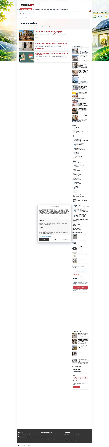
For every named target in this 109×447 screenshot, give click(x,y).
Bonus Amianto (78, 137)
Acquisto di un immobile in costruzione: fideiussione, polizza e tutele (83, 340)
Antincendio (75, 128)
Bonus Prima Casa (79, 148)
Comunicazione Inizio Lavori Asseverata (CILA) (80, 208)
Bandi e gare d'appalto (21, 13)
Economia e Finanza (64, 9)
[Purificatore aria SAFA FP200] (74, 236)
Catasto (74, 161)
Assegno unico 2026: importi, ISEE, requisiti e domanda (83, 117)
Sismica (74, 225)
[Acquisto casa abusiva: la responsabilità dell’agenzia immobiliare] (26, 57)
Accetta (43, 239)
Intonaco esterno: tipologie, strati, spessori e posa (83, 334)
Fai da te (26, 11)
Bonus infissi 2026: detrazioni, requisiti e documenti (82, 64)
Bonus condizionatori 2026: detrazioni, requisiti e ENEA (82, 79)
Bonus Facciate (78, 144)
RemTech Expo (76, 382)
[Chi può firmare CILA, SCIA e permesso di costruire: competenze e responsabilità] (74, 353)
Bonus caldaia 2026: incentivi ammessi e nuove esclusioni (82, 86)
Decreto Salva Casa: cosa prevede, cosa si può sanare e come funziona (82, 102)
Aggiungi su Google (80, 287)
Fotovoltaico (77, 184)
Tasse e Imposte (76, 228)
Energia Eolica (78, 183)
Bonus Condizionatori (79, 143)
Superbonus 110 (78, 156)
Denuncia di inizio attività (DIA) (81, 210)
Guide (74, 191)
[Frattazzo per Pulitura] (74, 242)
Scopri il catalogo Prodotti (38, 9)
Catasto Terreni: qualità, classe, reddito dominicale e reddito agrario (83, 346)
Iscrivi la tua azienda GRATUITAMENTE (28, 0)
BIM (73, 135)
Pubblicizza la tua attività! (69, 11)
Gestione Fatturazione (79, 165)
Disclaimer (43, 440)
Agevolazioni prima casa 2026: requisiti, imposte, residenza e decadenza (82, 110)
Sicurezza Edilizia (76, 224)
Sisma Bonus (77, 153)
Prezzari (51, 11)
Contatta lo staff (67, 438)
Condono (34, 11)
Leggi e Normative (56, 9)
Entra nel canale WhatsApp (40, 0)
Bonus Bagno (78, 139)
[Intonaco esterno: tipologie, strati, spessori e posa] (74, 335)
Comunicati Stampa (77, 164)
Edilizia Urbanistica (77, 179)
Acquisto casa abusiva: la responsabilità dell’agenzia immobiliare (51, 54)
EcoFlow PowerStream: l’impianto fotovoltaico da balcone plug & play (83, 259)
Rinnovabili (56, 11)
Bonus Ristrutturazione (80, 149)
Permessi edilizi (46, 11)
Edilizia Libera (76, 177)
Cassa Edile (75, 160)
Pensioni (74, 199)
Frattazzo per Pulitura (82, 240)
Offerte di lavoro (78, 134)
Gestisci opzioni (65, 239)
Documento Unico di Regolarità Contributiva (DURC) (81, 212)
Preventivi (61, 11)
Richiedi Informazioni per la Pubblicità (71, 434)
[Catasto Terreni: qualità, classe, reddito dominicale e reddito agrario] (74, 347)
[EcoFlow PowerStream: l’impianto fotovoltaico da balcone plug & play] (74, 260)
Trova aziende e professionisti (26, 9)
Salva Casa (75, 221)
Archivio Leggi (78, 194)
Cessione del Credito (77, 162)
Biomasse (77, 182)
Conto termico (76, 171)
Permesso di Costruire (77, 218)
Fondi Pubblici (76, 190)
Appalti (74, 130)
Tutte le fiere (76, 386)
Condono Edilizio (76, 170)
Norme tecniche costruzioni (78, 196)
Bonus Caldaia (78, 141)
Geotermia (77, 186)
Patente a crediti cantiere (80, 214)
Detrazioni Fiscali (20, 11)
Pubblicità (55, 0)
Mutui (74, 195)
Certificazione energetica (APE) (82, 206)
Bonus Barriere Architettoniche (81, 140)
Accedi (89, 0)
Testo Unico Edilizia (77, 229)
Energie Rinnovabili (77, 181)
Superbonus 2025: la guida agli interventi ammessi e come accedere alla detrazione (82, 95)
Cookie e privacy (44, 437)
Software (77, 166)
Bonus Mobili (78, 147)
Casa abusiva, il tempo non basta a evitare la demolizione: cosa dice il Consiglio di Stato (48, 32)
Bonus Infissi (77, 145)
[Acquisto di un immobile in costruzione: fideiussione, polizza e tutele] (74, 341)
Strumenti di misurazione (80, 167)
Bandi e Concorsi (76, 132)
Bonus (30, 11)
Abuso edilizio (76, 127)
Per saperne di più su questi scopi (45, 236)
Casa (51, 9)
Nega (55, 239)
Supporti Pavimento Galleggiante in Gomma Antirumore (82, 247)
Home (19, 0)
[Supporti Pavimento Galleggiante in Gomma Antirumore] (74, 248)
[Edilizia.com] (27, 5)
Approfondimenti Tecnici (78, 131)
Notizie (74, 197)
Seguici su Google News (63, 0)
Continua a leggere (39, 39)
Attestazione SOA (78, 205)
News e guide (46, 9)
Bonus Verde (77, 151)
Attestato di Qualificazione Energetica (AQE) (80, 203)
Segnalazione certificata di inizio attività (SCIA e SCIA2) (80, 216)
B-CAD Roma (76, 369)
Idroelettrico (77, 187)
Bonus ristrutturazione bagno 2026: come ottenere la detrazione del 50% (83, 72)
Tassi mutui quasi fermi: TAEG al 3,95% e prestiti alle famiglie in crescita (83, 360)
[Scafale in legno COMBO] (74, 254)
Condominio (39, 11)
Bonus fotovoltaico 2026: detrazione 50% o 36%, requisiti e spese (83, 50)
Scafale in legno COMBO (82, 252)
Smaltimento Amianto (77, 226)
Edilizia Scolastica (76, 178)
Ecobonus (77, 152)
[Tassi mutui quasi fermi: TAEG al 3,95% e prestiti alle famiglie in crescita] (74, 361)
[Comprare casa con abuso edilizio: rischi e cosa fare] (26, 46)
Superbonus (77, 154)
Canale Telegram (49, 0)
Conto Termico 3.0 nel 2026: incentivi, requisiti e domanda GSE (83, 56)
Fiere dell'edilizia (30, 13)
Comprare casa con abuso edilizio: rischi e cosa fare (51, 43)
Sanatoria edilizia (76, 223)
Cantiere (74, 157)
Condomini (75, 169)
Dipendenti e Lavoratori (78, 174)
